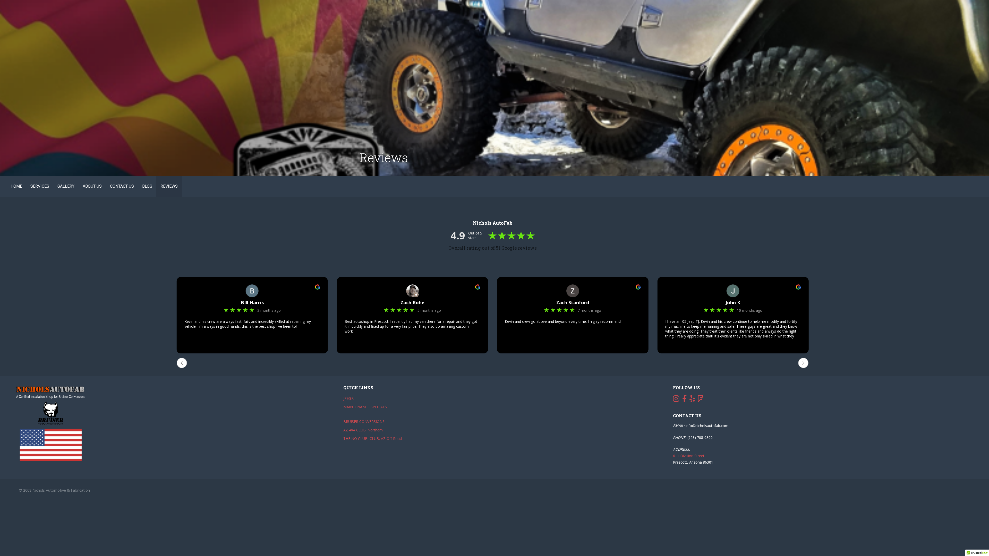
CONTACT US (122, 186)
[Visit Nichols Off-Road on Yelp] (692, 399)
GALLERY (65, 186)
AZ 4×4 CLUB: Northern (363, 430)
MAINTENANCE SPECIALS (365, 406)
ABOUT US (92, 186)
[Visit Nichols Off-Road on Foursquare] (700, 399)
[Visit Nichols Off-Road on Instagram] (676, 399)
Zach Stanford (572, 302)
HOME (16, 186)
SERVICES (39, 186)
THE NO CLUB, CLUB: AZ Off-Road (372, 438)
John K (733, 302)
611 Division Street (688, 455)
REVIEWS (169, 186)
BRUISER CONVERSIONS (364, 421)
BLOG (147, 186)
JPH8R (348, 398)
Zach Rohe (412, 302)
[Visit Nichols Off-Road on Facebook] (684, 399)
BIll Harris (252, 302)
